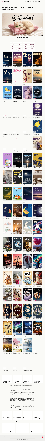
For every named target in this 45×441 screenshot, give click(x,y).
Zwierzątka (19, 42)
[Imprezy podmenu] (37, 1)
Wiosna (32, 50)
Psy (12, 50)
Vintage (19, 46)
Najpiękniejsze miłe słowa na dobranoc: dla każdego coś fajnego (36, 431)
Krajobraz (12, 42)
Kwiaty (13, 46)
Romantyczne (32, 44)
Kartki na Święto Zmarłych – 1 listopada (37, 418)
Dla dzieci (19, 48)
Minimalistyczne (32, 46)
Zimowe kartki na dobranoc (16, 382)
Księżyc (13, 44)
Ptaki (25, 46)
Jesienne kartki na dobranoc (26, 382)
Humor (19, 44)
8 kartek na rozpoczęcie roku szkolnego (6, 418)
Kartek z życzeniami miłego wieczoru (37, 382)
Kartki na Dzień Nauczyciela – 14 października (26, 418)
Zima (32, 48)
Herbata (26, 44)
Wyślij (5, 64)
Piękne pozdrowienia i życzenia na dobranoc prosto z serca (8, 431)
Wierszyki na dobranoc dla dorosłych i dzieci (21, 431)
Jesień (19, 50)
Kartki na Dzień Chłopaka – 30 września (17, 418)
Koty (13, 48)
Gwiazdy (32, 42)
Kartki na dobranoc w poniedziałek (6, 382)
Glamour (26, 48)
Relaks (26, 42)
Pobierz (4, 64)
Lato (25, 50)
